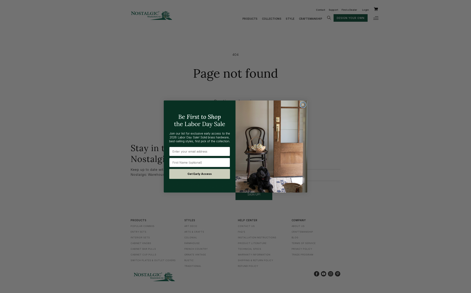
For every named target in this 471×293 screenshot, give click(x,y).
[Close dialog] (303, 104)
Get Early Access (199, 174)
